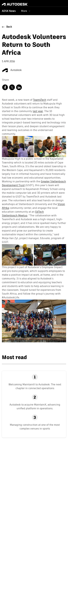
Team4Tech (39, 100)
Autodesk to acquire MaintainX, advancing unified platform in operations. (34, 406)
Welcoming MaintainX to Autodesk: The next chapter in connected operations (35, 386)
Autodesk (16, 70)
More (24, 11)
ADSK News (9, 11)
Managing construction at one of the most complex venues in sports (35, 426)
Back (9, 27)
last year (38, 111)
